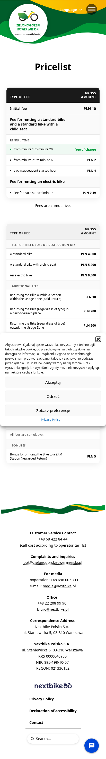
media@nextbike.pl (59, 586)
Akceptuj (53, 382)
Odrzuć (53, 396)
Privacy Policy (50, 419)
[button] (98, 339)
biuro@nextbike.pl (53, 609)
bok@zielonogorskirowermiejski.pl (52, 562)
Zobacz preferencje (53, 410)
